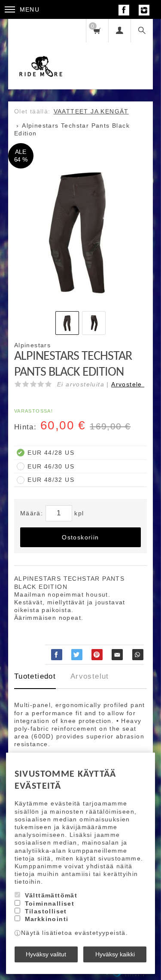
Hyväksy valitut (46, 954)
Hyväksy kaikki (115, 954)
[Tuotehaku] (142, 31)
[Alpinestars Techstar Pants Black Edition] (80, 232)
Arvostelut (89, 676)
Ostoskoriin (80, 537)
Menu (30, 9)
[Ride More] (40, 54)
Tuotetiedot (35, 676)
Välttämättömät (51, 895)
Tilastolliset (46, 911)
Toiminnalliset (50, 903)
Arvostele (127, 384)
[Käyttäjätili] (119, 31)
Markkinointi (47, 919)
